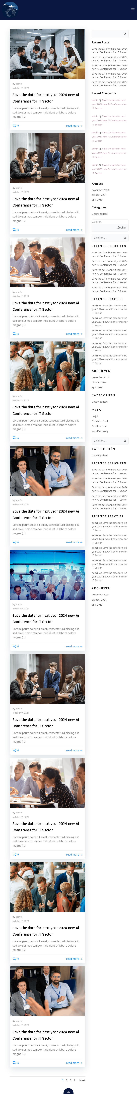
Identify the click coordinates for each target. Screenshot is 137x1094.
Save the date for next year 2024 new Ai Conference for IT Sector (109, 104)
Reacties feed (99, 426)
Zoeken (97, 221)
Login (95, 416)
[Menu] (132, 10)
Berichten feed (100, 421)
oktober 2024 (99, 194)
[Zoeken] (124, 34)
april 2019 (97, 199)
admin (19, 83)
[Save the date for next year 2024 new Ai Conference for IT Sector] (47, 53)
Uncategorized (100, 213)
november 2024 (100, 190)
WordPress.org (100, 431)
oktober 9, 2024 (21, 88)
